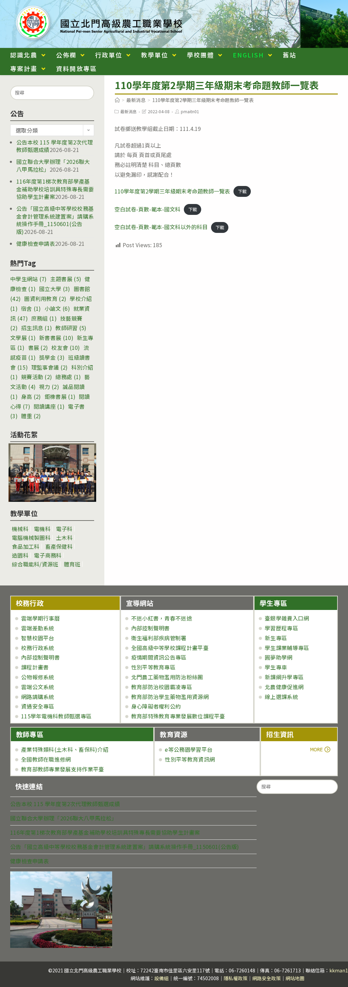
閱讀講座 (49, 406)
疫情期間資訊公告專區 (159, 657)
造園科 (20, 555)
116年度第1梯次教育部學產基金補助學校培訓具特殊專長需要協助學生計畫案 (55, 189)
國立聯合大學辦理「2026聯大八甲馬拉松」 (63, 818)
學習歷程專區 (281, 628)
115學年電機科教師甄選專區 (56, 716)
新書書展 (56, 338)
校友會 (65, 347)
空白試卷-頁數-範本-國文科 (147, 209)
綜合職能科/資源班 (35, 564)
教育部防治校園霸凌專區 (161, 687)
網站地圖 (294, 978)
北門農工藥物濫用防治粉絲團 (167, 677)
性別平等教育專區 (153, 667)
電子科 (64, 529)
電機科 (42, 529)
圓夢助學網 (279, 657)
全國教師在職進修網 (46, 759)
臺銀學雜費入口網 (287, 618)
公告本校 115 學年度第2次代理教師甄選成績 (65, 804)
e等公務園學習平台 (188, 749)
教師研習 (70, 328)
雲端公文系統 (37, 687)
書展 (38, 347)
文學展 (23, 338)
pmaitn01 (190, 111)
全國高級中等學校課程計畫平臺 (170, 648)
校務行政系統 (37, 648)
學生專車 (276, 667)
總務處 (68, 377)
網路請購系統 (37, 697)
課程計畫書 (35, 667)
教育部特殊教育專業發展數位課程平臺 (178, 716)
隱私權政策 (235, 978)
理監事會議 (49, 367)
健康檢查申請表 (35, 243)
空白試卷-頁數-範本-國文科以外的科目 (161, 227)
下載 (242, 191)
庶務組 (44, 318)
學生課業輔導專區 (287, 648)
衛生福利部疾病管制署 (159, 638)
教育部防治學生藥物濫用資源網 (170, 697)
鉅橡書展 (60, 396)
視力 (49, 386)
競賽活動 (36, 377)
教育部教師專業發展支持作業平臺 (62, 769)
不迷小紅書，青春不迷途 (161, 618)
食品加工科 (26, 546)
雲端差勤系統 (37, 628)
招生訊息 (36, 328)
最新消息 (128, 111)
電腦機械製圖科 (31, 537)
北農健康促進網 (284, 687)
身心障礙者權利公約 (156, 706)
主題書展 (65, 279)
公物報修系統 (37, 677)
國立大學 (54, 289)
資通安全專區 (37, 706)
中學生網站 (28, 279)
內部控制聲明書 (40, 657)
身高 (31, 396)
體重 (31, 416)
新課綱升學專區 (284, 677)
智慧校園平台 (37, 638)
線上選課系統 (281, 697)
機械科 (20, 529)
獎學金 (52, 357)
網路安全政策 (266, 978)
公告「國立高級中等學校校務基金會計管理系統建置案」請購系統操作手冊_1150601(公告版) (55, 219)
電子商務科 (48, 555)
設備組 (161, 978)
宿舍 (31, 308)
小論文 (57, 308)
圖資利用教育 (45, 298)
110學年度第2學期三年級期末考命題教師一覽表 (172, 191)
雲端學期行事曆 (40, 618)
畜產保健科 (59, 546)
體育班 (72, 564)
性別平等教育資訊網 (190, 759)
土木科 (64, 537)
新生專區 (276, 638)
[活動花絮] (52, 472)
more (285, 749)
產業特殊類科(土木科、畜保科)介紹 (64, 749)
